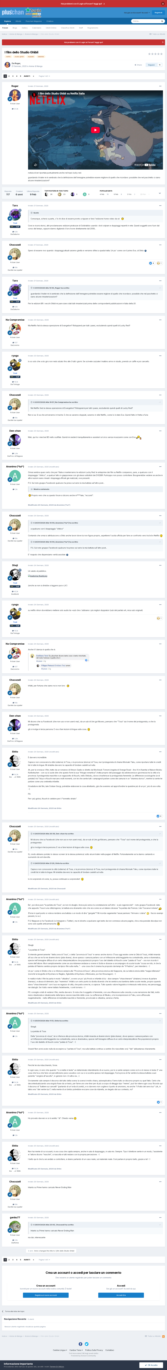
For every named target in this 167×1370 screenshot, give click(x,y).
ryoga (15, 355)
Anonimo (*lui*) (15, 466)
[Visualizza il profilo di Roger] (7, 65)
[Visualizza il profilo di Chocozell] (59, 194)
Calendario (36, 28)
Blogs (15, 28)
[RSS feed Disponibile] (163, 1336)
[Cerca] (162, 21)
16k (15, 267)
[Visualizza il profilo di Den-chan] (72, 194)
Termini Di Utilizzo (57, 1367)
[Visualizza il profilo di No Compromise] (15, 329)
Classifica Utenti (67, 28)
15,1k (16, 382)
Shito (15, 751)
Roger (17, 63)
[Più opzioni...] (160, 86)
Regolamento (93, 28)
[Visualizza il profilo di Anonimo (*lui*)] (85, 194)
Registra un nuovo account (46, 1295)
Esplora (7, 21)
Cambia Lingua (59, 1350)
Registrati (158, 12)
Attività (18, 21)
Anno (36, 1251)
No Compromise (15, 319)
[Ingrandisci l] (37, 576)
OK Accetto (152, 1365)
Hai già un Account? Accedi (136, 13)
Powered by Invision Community (83, 1356)
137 (15, 342)
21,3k (16, 109)
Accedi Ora (121, 1295)
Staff (81, 28)
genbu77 (15, 1217)
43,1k (16, 591)
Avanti (27, 76)
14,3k (16, 774)
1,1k (15, 489)
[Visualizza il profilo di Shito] (46, 194)
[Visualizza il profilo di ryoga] (15, 365)
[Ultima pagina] (33, 76)
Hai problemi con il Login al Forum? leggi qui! (81, 4)
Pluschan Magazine (34, 21)
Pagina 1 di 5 (44, 76)
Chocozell (15, 244)
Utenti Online (51, 28)
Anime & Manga (35, 66)
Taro (15, 205)
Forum (5, 28)
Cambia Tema (76, 1350)
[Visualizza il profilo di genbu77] (15, 1227)
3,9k (16, 453)
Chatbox (49, 21)
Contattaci (109, 1350)
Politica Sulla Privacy (94, 1350)
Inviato (38, 86)
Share (139, 65)
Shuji (15, 565)
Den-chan (15, 430)
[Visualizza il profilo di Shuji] (15, 574)
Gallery (25, 28)
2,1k (16, 1240)
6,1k (16, 232)
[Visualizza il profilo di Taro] (15, 215)
